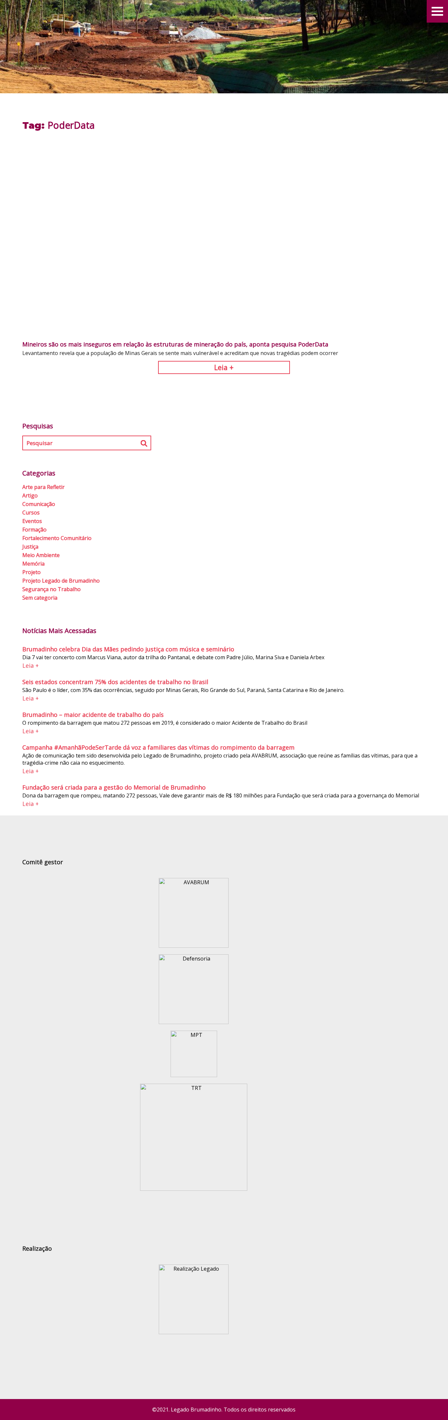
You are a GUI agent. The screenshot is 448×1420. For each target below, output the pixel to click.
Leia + (224, 367)
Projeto (31, 572)
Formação (34, 529)
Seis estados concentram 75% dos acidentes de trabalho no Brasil (115, 682)
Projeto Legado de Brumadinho (61, 580)
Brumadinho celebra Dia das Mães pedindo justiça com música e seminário (128, 649)
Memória (33, 563)
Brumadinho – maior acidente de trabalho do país (93, 715)
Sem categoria (39, 597)
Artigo (30, 495)
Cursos (31, 512)
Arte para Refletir (43, 487)
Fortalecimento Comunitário (57, 538)
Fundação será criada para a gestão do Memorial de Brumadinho (114, 787)
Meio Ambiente (41, 555)
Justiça (30, 546)
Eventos (32, 521)
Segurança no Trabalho (51, 589)
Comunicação (38, 504)
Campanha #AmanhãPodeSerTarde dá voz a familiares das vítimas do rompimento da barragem (158, 747)
